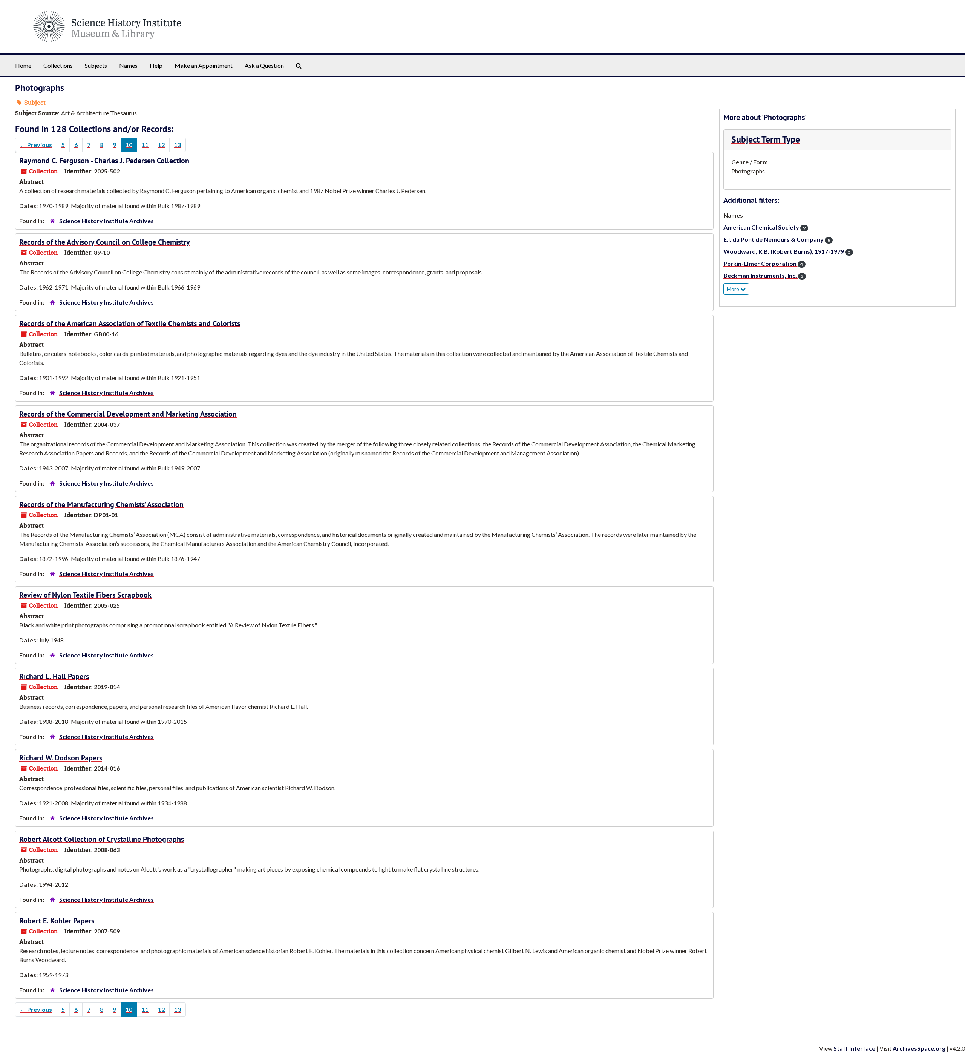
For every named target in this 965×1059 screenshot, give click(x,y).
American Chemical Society (764, 227)
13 (177, 144)
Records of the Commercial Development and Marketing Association (128, 414)
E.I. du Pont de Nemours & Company (776, 239)
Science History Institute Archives (106, 220)
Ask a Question (264, 65)
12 (161, 144)
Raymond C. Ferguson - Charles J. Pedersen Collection (104, 161)
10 (129, 144)
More (733, 289)
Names (128, 65)
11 (145, 144)
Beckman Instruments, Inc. (763, 275)
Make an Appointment (204, 65)
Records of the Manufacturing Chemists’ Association (101, 504)
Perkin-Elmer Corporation (763, 263)
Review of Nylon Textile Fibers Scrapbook (85, 595)
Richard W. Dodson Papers (60, 758)
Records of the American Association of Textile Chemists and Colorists (129, 323)
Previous (36, 144)
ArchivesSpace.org (919, 1048)
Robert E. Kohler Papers (56, 921)
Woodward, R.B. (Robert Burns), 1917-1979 (786, 251)
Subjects (96, 65)
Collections (58, 65)
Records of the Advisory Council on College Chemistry (104, 242)
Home (23, 65)
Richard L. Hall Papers (54, 676)
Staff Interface (854, 1048)
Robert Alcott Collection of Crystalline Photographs (101, 839)
